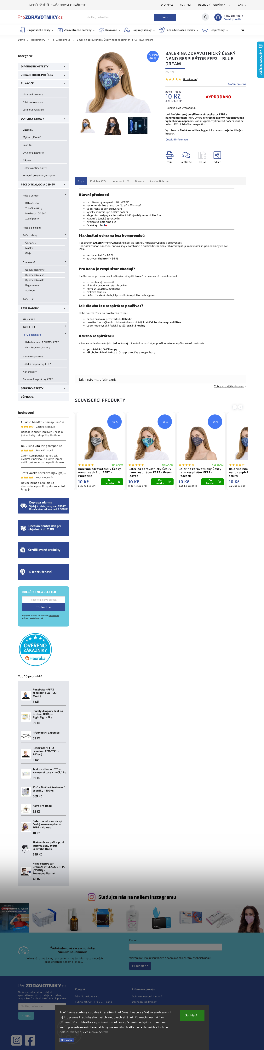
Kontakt (186, 4)
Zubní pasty (32, 218)
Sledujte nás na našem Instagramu (137, 897)
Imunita (27, 144)
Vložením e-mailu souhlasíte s (40, 616)
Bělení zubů (32, 203)
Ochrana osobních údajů (147, 996)
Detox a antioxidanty (35, 167)
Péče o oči (28, 299)
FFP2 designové (32, 334)
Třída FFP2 (29, 319)
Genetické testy (32, 388)
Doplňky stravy (32, 118)
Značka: (237, 83)
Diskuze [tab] (139, 181)
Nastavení (66, 1040)
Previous (235, 407)
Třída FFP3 (29, 326)
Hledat (164, 17)
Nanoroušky (30, 371)
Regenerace (32, 285)
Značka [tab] (159, 181)
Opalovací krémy (35, 269)
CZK (240, 4)
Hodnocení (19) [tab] (120, 181)
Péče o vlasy (30, 235)
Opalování (29, 262)
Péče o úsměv (30, 195)
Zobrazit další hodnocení (229, 386)
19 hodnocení (190, 79)
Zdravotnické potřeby (37, 75)
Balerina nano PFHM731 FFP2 (42, 342)
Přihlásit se (44, 607)
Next (241, 407)
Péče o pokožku (32, 227)
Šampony (30, 242)
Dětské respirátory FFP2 (37, 364)
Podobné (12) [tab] (98, 181)
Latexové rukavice (33, 109)
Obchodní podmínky (211, 4)
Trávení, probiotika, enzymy (39, 175)
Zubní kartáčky (33, 208)
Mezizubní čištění (35, 213)
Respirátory (30, 308)
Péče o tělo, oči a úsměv (38, 184)
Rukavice (27, 83)
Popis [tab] (81, 181)
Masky (29, 247)
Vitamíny (28, 129)
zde (106, 1032)
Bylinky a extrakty (33, 152)
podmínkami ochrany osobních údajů (40, 616)
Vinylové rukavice (33, 94)
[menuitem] (37, 30)
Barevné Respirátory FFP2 (38, 379)
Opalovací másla (34, 279)
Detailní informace (176, 139)
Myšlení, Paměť (32, 137)
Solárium (30, 290)
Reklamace (166, 4)
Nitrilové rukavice (33, 102)
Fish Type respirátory (37, 347)
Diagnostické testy (35, 66)
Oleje (28, 253)
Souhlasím (192, 1015)
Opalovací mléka (34, 274)
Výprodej (27, 396)
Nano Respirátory (33, 356)
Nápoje (27, 160)
